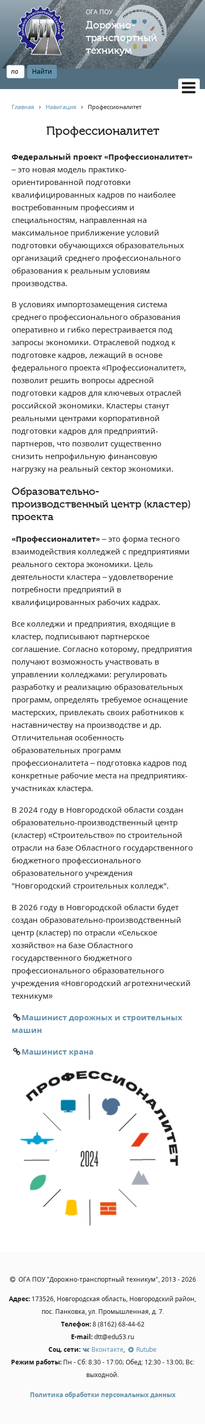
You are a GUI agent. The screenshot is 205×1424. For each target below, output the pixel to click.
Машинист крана (58, 1051)
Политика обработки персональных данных (103, 1394)
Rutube (146, 1349)
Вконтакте (107, 1349)
